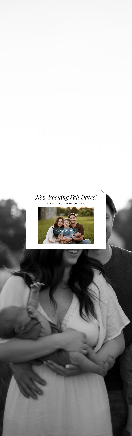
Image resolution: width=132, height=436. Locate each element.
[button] (102, 191)
